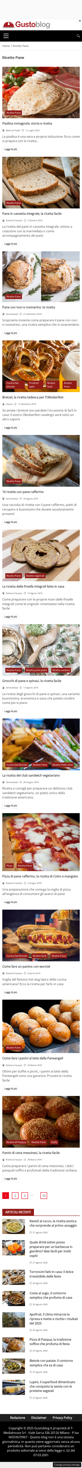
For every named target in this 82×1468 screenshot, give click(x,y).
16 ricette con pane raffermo (23, 492)
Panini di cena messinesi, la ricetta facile (31, 1153)
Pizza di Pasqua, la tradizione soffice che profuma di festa (50, 1341)
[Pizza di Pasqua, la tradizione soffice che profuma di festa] (13, 1345)
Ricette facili (51, 384)
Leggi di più (10, 149)
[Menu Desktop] (6, 35)
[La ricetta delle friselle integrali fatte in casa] (41, 555)
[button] (78, 36)
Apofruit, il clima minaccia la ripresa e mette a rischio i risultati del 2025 (54, 1318)
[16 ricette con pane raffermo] (41, 461)
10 (44, 1196)
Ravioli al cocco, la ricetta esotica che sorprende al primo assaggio (53, 1223)
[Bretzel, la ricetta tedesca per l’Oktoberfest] (41, 366)
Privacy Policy (62, 1418)
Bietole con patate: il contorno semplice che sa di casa (51, 1363)
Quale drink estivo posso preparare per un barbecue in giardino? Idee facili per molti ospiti (51, 1249)
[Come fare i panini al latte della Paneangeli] (41, 1026)
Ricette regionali (35, 575)
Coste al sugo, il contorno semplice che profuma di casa (51, 1295)
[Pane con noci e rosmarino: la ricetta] (41, 276)
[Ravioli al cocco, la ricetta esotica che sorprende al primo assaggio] (13, 1226)
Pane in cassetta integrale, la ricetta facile (32, 213)
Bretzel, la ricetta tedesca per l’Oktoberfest (33, 397)
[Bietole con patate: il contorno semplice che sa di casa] (13, 1366)
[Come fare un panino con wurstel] (41, 935)
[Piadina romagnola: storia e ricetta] (41, 92)
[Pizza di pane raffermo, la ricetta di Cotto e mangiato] (41, 842)
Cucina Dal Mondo (12, 384)
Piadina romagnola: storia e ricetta (27, 123)
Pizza (9, 865)
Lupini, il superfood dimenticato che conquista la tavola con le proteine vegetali (52, 1386)
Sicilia (54, 1142)
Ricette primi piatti (36, 670)
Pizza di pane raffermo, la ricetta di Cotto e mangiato (40, 876)
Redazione (17, 1418)
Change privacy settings (67, 1464)
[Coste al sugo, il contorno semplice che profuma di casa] (13, 1298)
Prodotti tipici (34, 384)
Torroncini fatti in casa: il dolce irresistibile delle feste (51, 1274)
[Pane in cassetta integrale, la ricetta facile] (41, 182)
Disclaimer (39, 1418)
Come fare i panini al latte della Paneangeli (32, 1058)
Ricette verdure (61, 670)
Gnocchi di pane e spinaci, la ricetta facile (31, 681)
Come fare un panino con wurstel (26, 966)
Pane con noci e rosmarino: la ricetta (28, 307)
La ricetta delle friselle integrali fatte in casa (33, 586)
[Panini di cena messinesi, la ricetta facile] (41, 1122)
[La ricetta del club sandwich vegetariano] (41, 744)
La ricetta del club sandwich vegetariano (31, 775)
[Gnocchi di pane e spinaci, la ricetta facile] (41, 650)
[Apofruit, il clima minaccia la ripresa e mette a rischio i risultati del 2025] (13, 1319)
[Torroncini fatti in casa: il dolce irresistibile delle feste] (13, 1277)
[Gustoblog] (26, 24)
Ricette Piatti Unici (62, 764)
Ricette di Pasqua (16, 1142)
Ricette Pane (13, 112)
